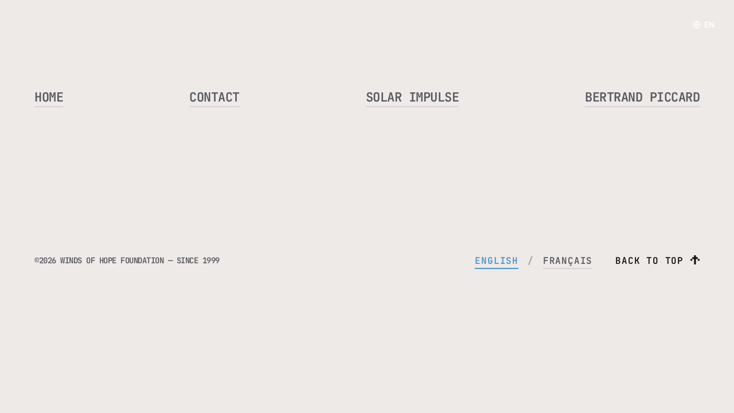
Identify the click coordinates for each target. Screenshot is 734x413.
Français (567, 261)
